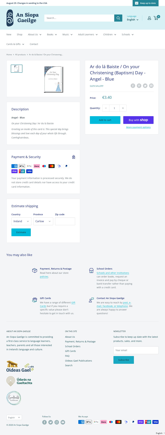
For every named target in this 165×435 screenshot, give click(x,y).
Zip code (59, 214)
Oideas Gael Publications (78, 360)
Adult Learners (86, 34)
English (11, 417)
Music (66, 34)
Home (9, 54)
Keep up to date (148, 3)
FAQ (67, 355)
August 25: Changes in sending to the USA (26, 3)
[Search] (118, 18)
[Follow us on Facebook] (44, 422)
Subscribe (123, 359)
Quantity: (95, 108)
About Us (33, 34)
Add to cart (105, 119)
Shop (19, 34)
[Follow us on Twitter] (50, 422)
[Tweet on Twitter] (145, 85)
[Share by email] (151, 85)
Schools (126, 34)
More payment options (138, 127)
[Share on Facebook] (133, 85)
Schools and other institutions (113, 272)
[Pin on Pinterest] (139, 85)
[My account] (149, 18)
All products (20, 54)
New (8, 34)
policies (44, 276)
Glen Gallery (96, 86)
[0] (156, 18)
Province (38, 214)
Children (108, 34)
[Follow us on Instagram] (56, 422)
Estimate (21, 232)
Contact (34, 44)
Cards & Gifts (13, 44)
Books (50, 34)
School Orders (72, 346)
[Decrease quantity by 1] (105, 108)
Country (15, 214)
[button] (160, 433)
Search (69, 365)
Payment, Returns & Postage (80, 341)
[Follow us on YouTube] (63, 422)
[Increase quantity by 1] (123, 108)
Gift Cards (70, 351)
